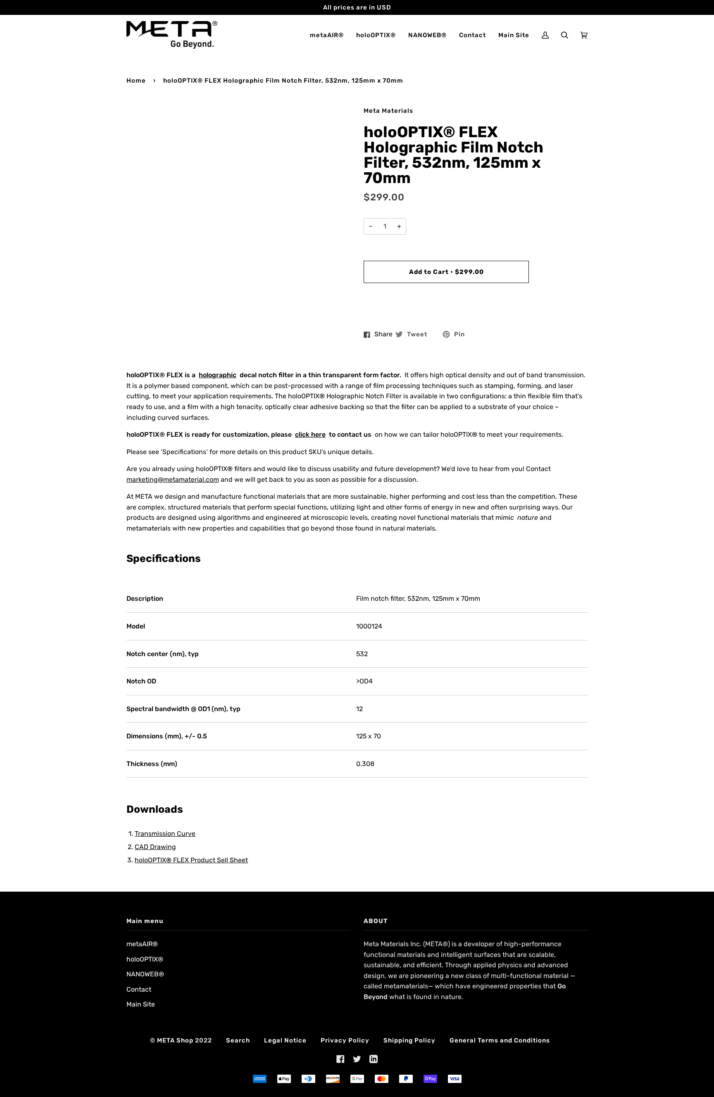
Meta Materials (388, 110)
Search (238, 1040)
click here (310, 434)
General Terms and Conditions (500, 1040)
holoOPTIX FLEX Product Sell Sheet (191, 860)
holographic (217, 375)
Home (136, 80)
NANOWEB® (145, 974)
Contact (138, 989)
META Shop (175, 1040)
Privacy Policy (345, 1040)
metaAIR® (142, 944)
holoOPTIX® (144, 959)
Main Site (140, 1004)
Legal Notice (285, 1040)
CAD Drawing (155, 847)
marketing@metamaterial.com (172, 479)
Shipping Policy (409, 1040)
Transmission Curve (165, 834)
